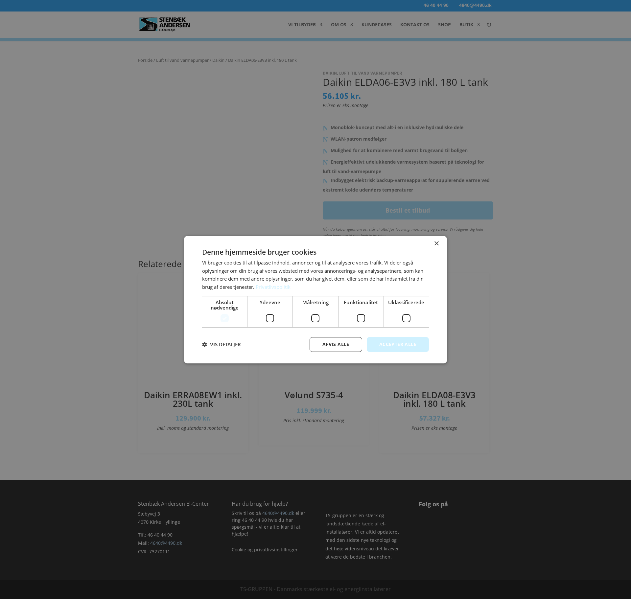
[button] (221, 344)
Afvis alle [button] (335, 344)
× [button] (436, 243)
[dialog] (315, 299)
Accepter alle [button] (397, 344)
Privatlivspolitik (273, 287)
